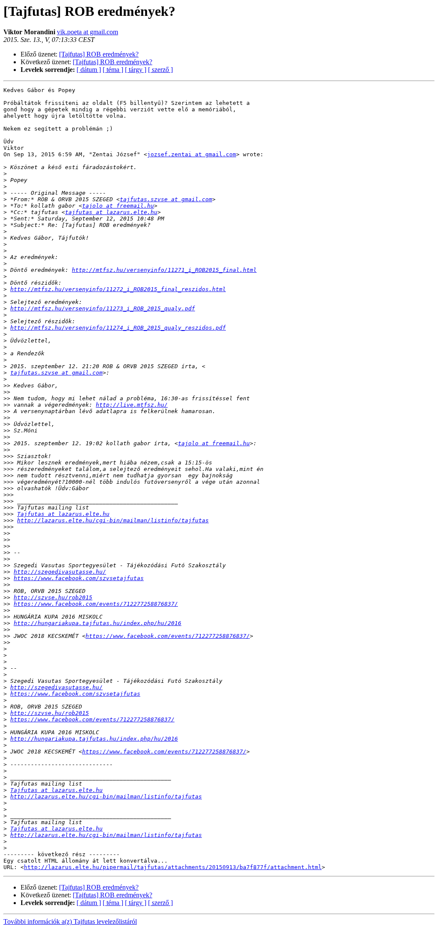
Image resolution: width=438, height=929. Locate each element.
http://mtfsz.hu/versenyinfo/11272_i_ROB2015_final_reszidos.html (118, 289)
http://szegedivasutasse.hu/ (60, 572)
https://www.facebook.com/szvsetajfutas (79, 578)
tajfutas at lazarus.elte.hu (111, 212)
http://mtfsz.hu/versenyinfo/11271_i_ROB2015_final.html (164, 270)
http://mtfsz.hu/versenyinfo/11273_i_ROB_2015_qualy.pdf (102, 308)
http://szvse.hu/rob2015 (53, 597)
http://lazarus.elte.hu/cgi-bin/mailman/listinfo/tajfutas (113, 520)
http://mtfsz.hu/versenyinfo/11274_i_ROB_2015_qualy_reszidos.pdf (118, 328)
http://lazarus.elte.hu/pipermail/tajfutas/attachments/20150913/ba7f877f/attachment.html (173, 867)
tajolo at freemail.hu (118, 205)
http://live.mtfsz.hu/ (132, 405)
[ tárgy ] (135, 69)
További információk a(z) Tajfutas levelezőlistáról (70, 921)
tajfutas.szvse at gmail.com (166, 199)
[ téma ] (113, 69)
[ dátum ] (89, 69)
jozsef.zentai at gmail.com (191, 154)
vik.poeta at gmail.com (87, 32)
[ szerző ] (160, 69)
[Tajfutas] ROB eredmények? (99, 54)
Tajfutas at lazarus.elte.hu (63, 514)
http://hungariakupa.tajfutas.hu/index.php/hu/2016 (97, 623)
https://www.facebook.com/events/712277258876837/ (96, 604)
